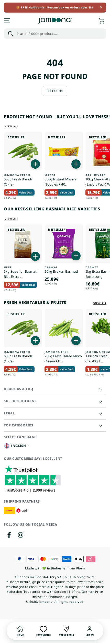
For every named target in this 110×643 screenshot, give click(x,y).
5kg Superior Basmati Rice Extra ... (20, 272)
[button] (55, 33)
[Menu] (7, 20)
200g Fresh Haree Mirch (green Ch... (63, 356)
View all (11, 126)
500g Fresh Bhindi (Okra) (18, 180)
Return (55, 90)
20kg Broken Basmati (61, 270)
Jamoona (45, 601)
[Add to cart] (35, 164)
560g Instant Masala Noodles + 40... (60, 180)
